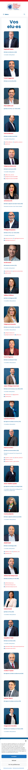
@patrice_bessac (18, 142)
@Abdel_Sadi (8, 551)
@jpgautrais (16, 394)
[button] (26, 741)
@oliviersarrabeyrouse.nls (11, 586)
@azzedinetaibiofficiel (19, 646)
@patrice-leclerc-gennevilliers (12, 461)
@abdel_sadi (16, 551)
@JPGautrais (8, 394)
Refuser (14, 760)
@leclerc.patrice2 (18, 457)
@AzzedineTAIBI (8, 646)
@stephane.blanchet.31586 (11, 176)
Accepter (14, 756)
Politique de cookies (7, 768)
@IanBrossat (8, 271)
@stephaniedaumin (9, 334)
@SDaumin (18, 334)
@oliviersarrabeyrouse (10, 584)
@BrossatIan (8, 273)
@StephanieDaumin (9, 332)
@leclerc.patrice (9, 459)
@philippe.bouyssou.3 (10, 240)
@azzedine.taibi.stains (10, 648)
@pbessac (7, 144)
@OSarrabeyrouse (9, 583)
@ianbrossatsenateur (18, 271)
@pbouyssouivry (9, 238)
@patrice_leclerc (9, 457)
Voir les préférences (14, 764)
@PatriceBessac (9, 142)
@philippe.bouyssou (19, 238)
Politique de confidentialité (18, 768)
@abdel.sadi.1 (8, 553)
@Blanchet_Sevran (9, 174)
